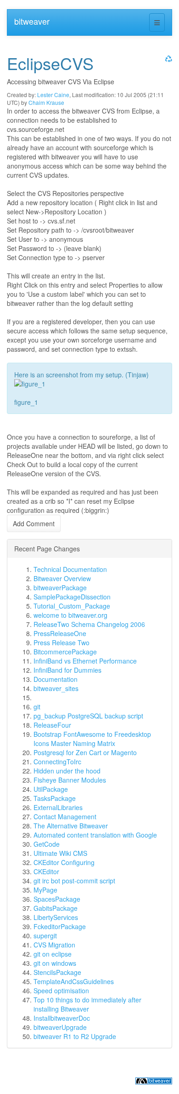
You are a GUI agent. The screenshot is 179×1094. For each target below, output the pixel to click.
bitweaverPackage (60, 587)
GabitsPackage (56, 908)
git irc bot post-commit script (74, 880)
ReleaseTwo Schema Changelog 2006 (89, 624)
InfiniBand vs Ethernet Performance (85, 660)
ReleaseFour (52, 724)
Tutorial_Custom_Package (72, 605)
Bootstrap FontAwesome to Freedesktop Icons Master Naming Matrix (92, 738)
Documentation (56, 679)
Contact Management (65, 816)
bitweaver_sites (56, 688)
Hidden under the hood (67, 770)
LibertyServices (56, 917)
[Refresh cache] (167, 58)
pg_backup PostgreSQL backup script (88, 715)
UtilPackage (51, 789)
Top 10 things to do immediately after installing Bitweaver (87, 1004)
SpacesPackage (57, 899)
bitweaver (32, 21)
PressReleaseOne (60, 633)
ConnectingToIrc (57, 761)
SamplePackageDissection (72, 596)
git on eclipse (53, 953)
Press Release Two (62, 642)
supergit (45, 935)
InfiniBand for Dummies (67, 670)
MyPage (45, 889)
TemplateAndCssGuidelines (74, 981)
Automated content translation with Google (95, 834)
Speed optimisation (61, 990)
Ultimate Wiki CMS (60, 853)
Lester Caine (53, 94)
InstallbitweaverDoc (62, 1018)
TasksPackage (55, 798)
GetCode (47, 844)
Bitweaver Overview (62, 578)
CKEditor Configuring (64, 862)
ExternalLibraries (58, 807)
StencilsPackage (57, 972)
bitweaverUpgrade (60, 1027)
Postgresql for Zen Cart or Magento (85, 752)
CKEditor (46, 871)
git (37, 706)
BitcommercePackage (65, 651)
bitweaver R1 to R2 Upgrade (75, 1036)
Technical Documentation (70, 569)
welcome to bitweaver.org (70, 615)
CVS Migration (54, 944)
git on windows (55, 963)
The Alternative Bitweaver (71, 825)
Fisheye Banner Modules (70, 779)
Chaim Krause (46, 102)
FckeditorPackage (60, 926)
